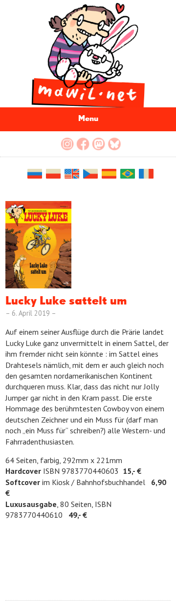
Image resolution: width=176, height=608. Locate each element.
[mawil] (88, 53)
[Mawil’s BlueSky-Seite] (114, 144)
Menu (88, 119)
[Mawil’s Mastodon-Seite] (99, 144)
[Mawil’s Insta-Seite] (67, 144)
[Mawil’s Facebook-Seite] (83, 144)
